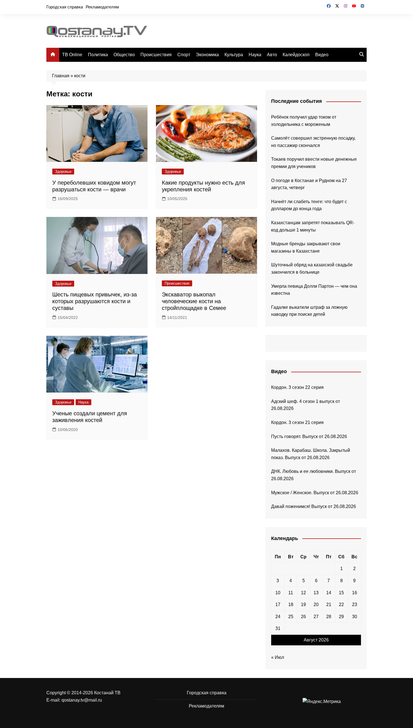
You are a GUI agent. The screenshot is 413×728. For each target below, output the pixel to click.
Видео (321, 54)
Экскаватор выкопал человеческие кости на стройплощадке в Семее (194, 301)
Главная (60, 75)
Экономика (207, 54)
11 (290, 592)
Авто (272, 54)
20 (316, 604)
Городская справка (64, 6)
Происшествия (156, 54)
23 (354, 604)
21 (328, 604)
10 (277, 592)
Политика (98, 54)
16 (354, 592)
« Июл (277, 657)
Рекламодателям (102, 6)
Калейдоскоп (296, 54)
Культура (233, 54)
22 (341, 604)
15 (341, 592)
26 (303, 616)
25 (290, 616)
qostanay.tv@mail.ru (82, 700)
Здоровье (63, 171)
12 (303, 592)
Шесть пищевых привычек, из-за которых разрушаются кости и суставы (94, 301)
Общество (124, 54)
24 (277, 616)
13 (316, 592)
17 (277, 604)
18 (290, 604)
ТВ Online (72, 54)
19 (303, 604)
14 (328, 592)
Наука (255, 54)
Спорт (183, 54)
